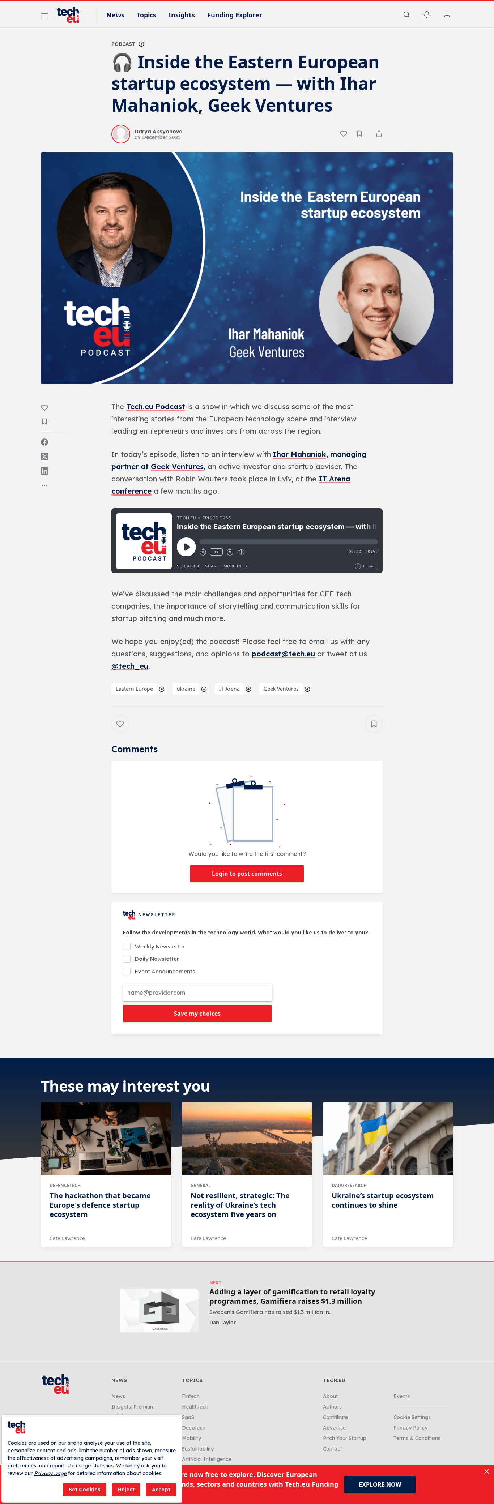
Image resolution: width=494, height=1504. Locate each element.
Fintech (191, 1396)
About (330, 1396)
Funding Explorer (234, 14)
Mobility (191, 1438)
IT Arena (229, 688)
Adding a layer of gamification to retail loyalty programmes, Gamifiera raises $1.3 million (292, 1296)
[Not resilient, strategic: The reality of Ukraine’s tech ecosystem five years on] (247, 1138)
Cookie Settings (412, 1417)
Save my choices (197, 1013)
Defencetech (65, 1185)
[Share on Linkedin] (44, 471)
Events (401, 1396)
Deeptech (193, 1427)
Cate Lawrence (67, 1238)
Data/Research (349, 1185)
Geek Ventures (177, 466)
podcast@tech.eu (283, 653)
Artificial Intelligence (206, 1459)
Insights (182, 14)
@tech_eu (129, 665)
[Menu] (44, 17)
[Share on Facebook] (44, 442)
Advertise (334, 1427)
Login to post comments (247, 874)
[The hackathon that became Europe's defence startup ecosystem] (106, 1138)
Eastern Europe (134, 688)
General (201, 1185)
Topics (146, 14)
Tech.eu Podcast (155, 406)
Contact (332, 1448)
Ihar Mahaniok (299, 454)
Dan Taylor (222, 1322)
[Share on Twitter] (44, 456)
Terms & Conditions (416, 1438)
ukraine (186, 688)
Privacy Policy (410, 1427)
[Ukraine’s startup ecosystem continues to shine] (388, 1138)
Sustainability (198, 1448)
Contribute (335, 1417)
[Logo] (71, 15)
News (115, 14)
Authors (332, 1407)
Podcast (123, 43)
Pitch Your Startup (344, 1438)
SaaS (188, 1417)
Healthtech (195, 1407)
